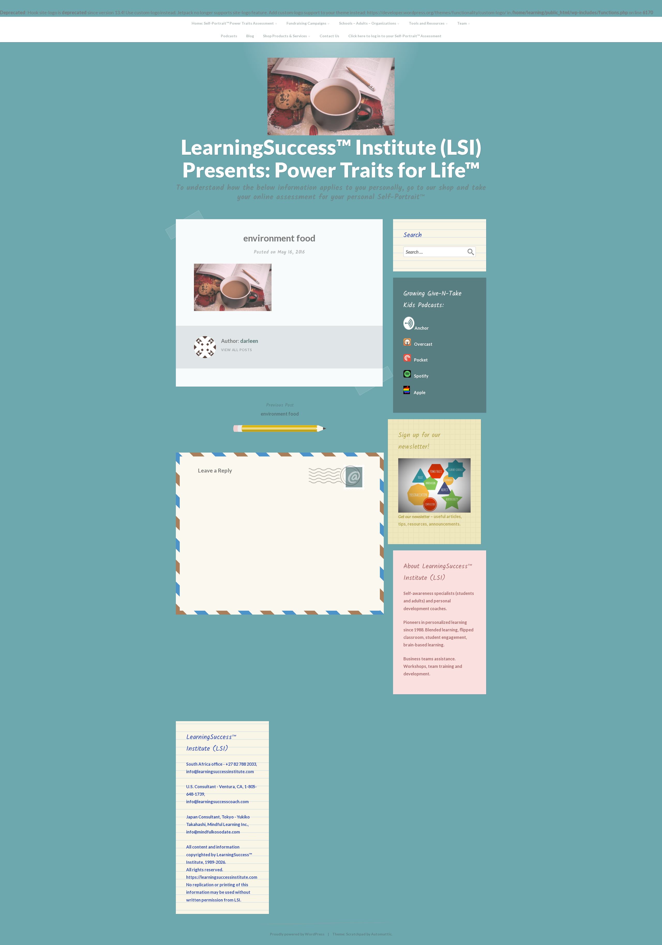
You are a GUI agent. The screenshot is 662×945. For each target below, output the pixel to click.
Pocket (419, 359)
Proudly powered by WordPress (297, 934)
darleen (249, 341)
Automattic (381, 934)
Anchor (422, 328)
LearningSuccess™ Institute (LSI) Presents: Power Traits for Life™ (331, 158)
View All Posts (236, 350)
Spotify (419, 375)
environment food (280, 409)
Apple (417, 392)
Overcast (421, 344)
